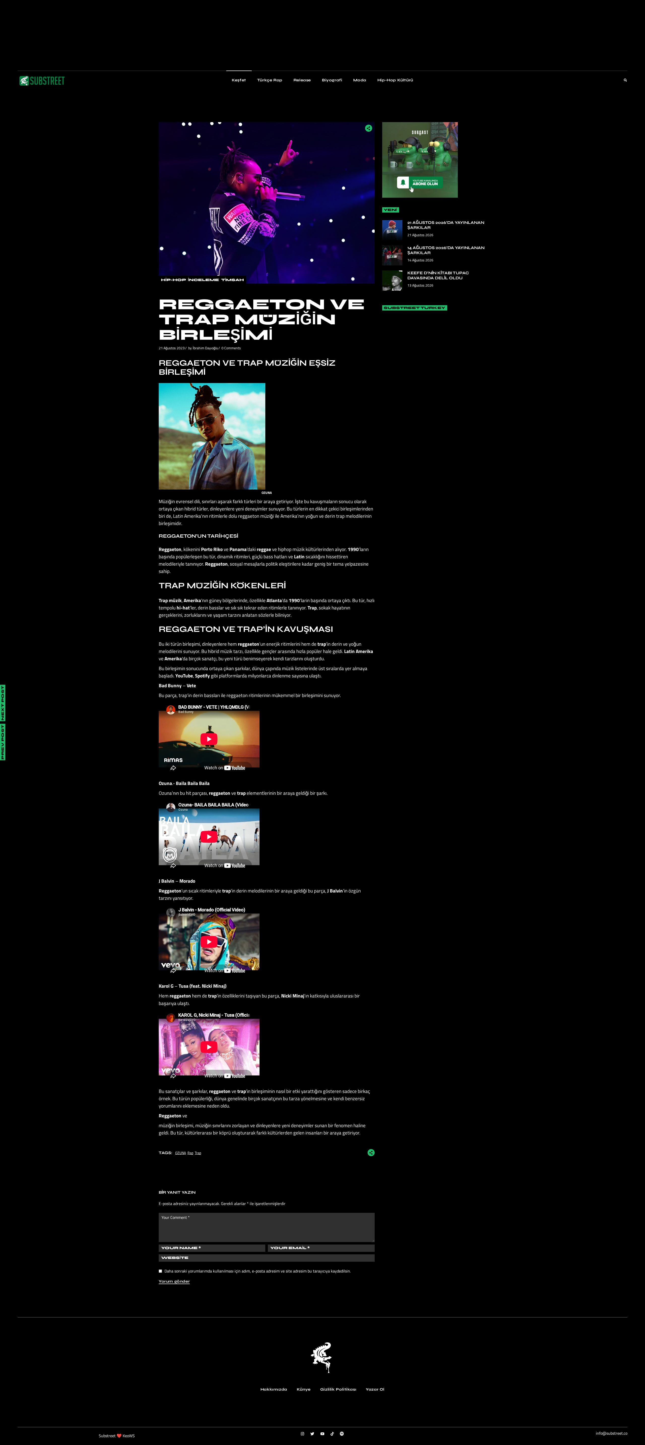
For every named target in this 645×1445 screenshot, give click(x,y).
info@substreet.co (611, 1433)
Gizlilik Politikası (338, 1389)
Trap (198, 1152)
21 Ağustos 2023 (172, 348)
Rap (190, 1152)
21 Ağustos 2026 (420, 234)
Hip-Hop (173, 280)
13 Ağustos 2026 (420, 285)
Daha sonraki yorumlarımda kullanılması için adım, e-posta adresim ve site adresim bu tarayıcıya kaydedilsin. (258, 1271)
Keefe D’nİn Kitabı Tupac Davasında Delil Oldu (438, 275)
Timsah (232, 280)
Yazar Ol (375, 1389)
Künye (304, 1389)
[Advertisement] (151, 35)
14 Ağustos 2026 (420, 260)
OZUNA (180, 1152)
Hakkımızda (274, 1389)
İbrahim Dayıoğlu (205, 348)
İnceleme (203, 280)
